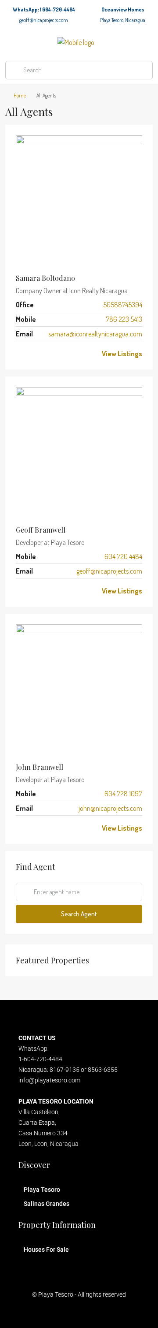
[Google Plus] (51, 353)
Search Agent (79, 914)
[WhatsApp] (70, 353)
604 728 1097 (123, 793)
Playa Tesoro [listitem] (42, 1189)
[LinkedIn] (41, 353)
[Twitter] (31, 353)
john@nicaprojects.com (110, 808)
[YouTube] (61, 353)
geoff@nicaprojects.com (43, 20)
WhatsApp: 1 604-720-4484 (44, 9)
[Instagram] (56, 1312)
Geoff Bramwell (40, 529)
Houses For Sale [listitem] (46, 1249)
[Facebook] (21, 353)
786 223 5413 (124, 319)
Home (20, 95)
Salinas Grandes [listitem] (46, 1203)
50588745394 (122, 304)
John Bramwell (39, 767)
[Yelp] (133, 1312)
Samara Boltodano (45, 278)
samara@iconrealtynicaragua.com (95, 333)
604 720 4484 (123, 556)
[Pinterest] (117, 1312)
